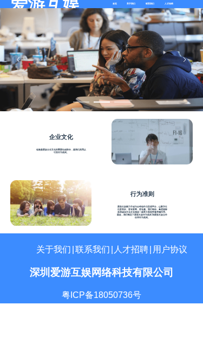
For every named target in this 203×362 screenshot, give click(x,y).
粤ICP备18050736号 (101, 295)
